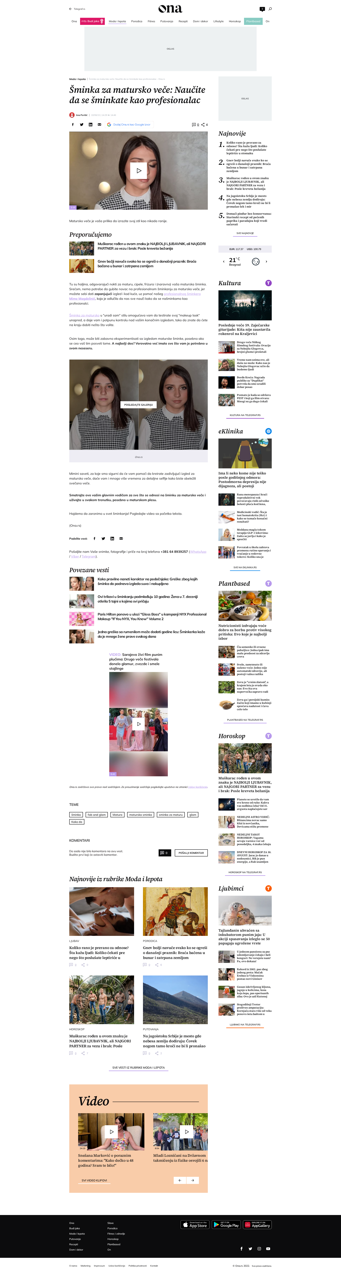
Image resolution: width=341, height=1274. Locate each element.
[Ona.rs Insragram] (259, 1248)
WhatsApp (198, 552)
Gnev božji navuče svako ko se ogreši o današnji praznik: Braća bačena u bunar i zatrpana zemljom (244, 165)
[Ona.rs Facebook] (241, 1248)
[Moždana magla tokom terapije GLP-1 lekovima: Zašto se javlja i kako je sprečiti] (226, 535)
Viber (75, 556)
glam (193, 814)
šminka (76, 814)
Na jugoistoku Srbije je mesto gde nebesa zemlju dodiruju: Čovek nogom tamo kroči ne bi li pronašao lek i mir (244, 201)
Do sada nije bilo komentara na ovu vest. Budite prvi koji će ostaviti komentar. (96, 852)
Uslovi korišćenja (197, 787)
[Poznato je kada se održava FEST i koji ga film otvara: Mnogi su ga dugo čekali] (226, 400)
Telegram (89, 556)
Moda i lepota (77, 79)
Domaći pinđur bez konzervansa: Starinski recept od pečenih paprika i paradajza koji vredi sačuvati (245, 219)
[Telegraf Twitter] (250, 1248)
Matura (117, 814)
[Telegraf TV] (268, 1248)
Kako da (76, 822)
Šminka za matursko (84, 315)
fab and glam (97, 814)
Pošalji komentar (191, 852)
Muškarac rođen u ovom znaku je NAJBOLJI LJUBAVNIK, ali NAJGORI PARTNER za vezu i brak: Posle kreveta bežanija (243, 183)
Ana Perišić (81, 115)
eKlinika (230, 431)
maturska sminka (140, 814)
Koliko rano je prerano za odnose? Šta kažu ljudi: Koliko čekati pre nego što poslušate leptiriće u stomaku (242, 148)
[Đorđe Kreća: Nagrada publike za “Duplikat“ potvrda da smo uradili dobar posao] (226, 382)
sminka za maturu (171, 814)
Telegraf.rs (79, 8)
